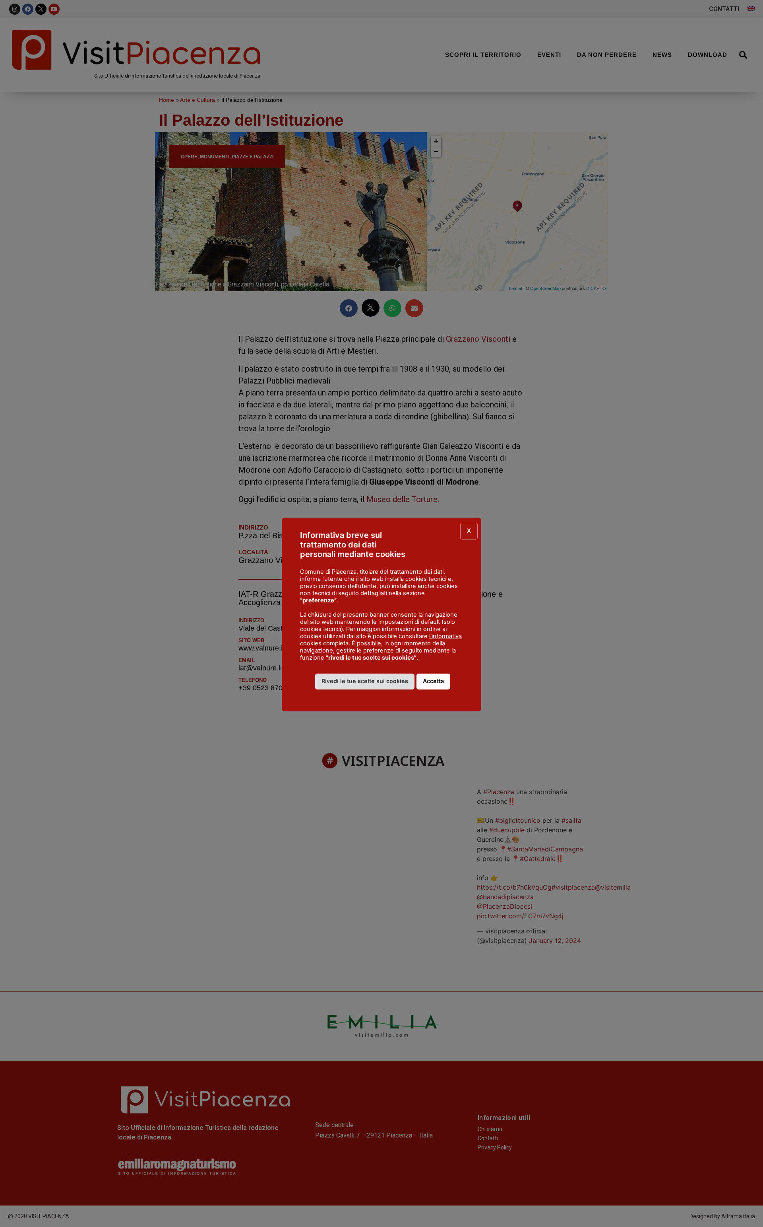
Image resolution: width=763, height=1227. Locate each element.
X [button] (469, 530)
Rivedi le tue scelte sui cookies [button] (364, 681)
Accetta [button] (433, 681)
